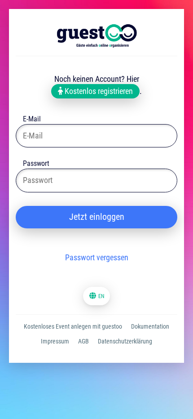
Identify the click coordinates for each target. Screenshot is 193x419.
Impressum (55, 341)
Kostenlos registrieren (98, 91)
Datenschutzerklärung (125, 341)
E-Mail (32, 119)
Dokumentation (150, 326)
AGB (83, 341)
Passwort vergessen (96, 257)
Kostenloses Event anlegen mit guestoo (73, 326)
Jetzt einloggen (96, 216)
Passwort (36, 164)
